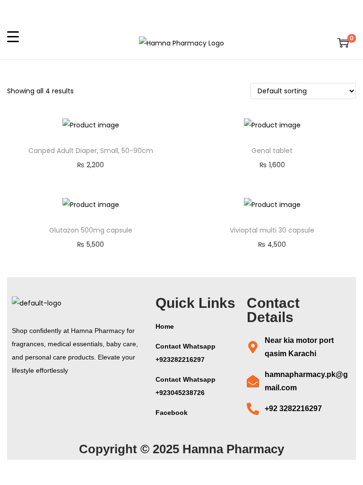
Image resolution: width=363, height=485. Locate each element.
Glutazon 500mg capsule (90, 230)
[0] (343, 42)
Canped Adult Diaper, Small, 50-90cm (90, 150)
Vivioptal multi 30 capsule (272, 230)
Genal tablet (272, 150)
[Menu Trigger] (13, 36)
